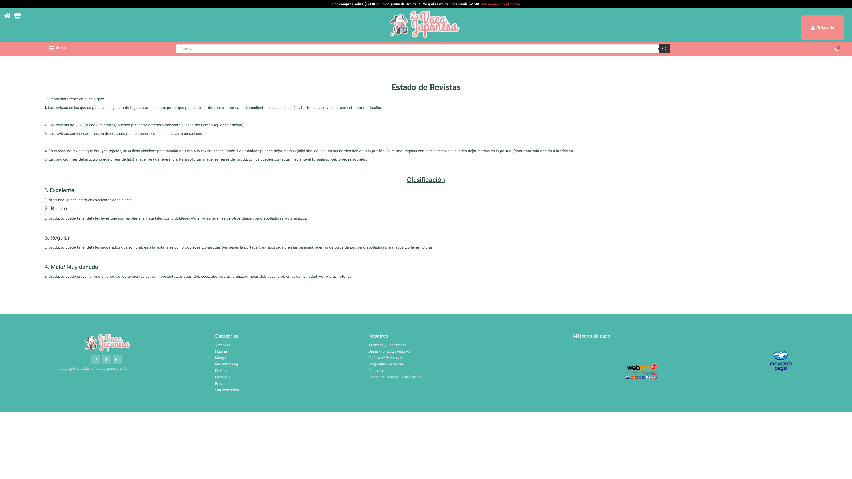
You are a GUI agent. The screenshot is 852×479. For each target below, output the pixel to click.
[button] (57, 48)
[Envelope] (117, 359)
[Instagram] (95, 359)
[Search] (664, 48)
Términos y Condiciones (500, 4)
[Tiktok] (106, 359)
